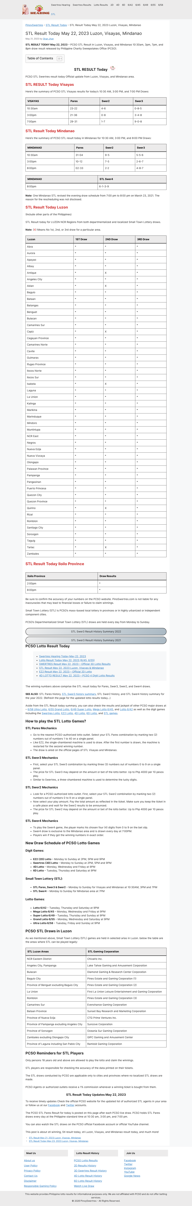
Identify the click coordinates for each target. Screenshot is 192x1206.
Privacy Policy (32, 1170)
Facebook (54, 1105)
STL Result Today (56, 25)
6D (123, 4)
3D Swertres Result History (90, 1170)
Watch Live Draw (84, 1186)
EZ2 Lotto (67, 713)
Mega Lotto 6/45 (103, 709)
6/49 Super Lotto (81, 709)
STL (53, 14)
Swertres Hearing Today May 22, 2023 (62, 656)
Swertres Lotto (51, 713)
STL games (110, 713)
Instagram (130, 1168)
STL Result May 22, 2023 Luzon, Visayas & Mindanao (71, 667)
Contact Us (31, 1175)
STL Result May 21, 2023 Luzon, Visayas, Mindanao (55, 1137)
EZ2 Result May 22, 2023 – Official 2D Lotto (65, 671)
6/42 (130, 4)
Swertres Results (82, 4)
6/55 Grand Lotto (58, 709)
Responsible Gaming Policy (40, 1186)
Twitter (70, 1105)
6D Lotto (91, 713)
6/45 (137, 4)
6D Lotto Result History (88, 1180)
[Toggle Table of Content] (58, 58)
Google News (132, 1175)
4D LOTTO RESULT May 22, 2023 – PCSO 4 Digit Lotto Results (77, 675)
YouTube (129, 1171)
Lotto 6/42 (126, 709)
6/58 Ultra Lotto (37, 709)
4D (117, 4)
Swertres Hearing (60, 4)
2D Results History (85, 1165)
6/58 (160, 4)
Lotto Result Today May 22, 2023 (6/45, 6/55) (67, 660)
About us (29, 1160)
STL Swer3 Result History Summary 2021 (96, 640)
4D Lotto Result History (88, 1175)
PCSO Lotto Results (86, 1160)
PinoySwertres (34, 25)
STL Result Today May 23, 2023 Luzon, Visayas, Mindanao (58, 1141)
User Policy (31, 1165)
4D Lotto (79, 713)
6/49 (145, 4)
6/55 (153, 4)
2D (112, 4)
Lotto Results (101, 4)
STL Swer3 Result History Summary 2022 (96, 631)
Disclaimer (30, 1180)
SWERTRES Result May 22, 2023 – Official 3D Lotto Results (75, 663)
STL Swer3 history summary (79, 694)
